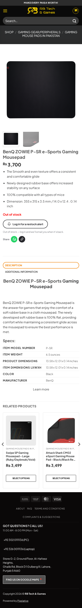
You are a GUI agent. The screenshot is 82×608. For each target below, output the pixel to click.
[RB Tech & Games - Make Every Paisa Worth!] (41, 11)
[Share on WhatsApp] (14, 239)
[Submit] (74, 20)
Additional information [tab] (21, 271)
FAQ (29, 508)
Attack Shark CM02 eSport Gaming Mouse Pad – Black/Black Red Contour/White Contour (60, 456)
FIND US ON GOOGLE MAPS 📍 (24, 579)
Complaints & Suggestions (41, 516)
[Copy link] (22, 239)
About (20, 508)
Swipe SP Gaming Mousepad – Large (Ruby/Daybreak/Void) (20, 456)
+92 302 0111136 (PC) (16, 539)
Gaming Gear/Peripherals (39, 32)
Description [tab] (13, 265)
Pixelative (22, 600)
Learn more (41, 389)
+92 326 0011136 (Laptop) (19, 549)
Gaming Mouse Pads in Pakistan (49, 34)
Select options (21, 478)
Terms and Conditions (50, 508)
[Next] (72, 90)
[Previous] (9, 90)
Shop (9, 32)
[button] (5, 10)
